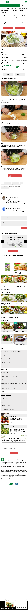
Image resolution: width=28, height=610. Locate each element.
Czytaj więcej (12, 422)
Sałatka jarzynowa (5, 402)
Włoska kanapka (5, 380)
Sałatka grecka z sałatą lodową (20, 316)
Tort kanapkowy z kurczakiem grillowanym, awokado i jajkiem (14, 384)
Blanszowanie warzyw (7, 342)
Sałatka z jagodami (5, 405)
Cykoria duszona (5, 398)
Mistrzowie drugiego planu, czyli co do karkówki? (20, 330)
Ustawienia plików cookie (8, 608)
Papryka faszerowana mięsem (8, 388)
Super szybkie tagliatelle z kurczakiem (10, 366)
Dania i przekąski (10, 8)
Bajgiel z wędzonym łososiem (8, 372)
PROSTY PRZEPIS (4, 184)
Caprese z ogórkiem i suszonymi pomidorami (7, 316)
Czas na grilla (17, 186)
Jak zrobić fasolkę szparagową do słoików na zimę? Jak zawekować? (14, 426)
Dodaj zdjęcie (13, 251)
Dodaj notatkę (15, 176)
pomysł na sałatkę (5, 186)
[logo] (10, 2)
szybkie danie (11, 186)
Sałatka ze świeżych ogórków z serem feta (6, 304)
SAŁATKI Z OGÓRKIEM (11, 184)
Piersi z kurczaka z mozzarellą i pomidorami (19, 273)
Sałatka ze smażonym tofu (7, 409)
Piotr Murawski (5, 12)
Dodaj (23, 228)
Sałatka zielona (18, 303)
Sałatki (16, 8)
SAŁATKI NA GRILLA (18, 184)
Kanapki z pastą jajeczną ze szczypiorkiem (11, 351)
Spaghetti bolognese (6, 362)
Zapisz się (14, 453)
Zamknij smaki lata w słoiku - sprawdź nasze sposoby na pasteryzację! (15, 415)
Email (7, 74)
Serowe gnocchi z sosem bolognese (9, 376)
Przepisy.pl (3, 8)
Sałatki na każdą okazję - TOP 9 (6, 330)
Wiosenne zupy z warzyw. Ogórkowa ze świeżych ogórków (20, 343)
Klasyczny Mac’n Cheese (7, 358)
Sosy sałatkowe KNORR (5, 187)
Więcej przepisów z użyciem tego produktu (9, 259)
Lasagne (3, 355)
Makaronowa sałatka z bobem (6, 285)
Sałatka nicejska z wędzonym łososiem (20, 285)
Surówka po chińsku (6, 395)
